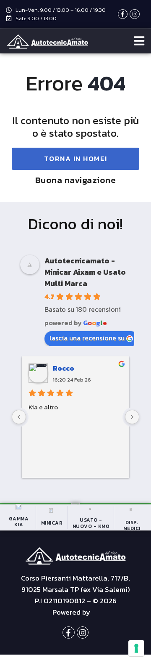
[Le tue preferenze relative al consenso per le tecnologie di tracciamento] (136, 648)
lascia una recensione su (87, 338)
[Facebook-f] (123, 14)
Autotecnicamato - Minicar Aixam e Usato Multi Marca (85, 272)
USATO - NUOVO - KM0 (91, 523)
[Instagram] (134, 14)
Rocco (63, 368)
